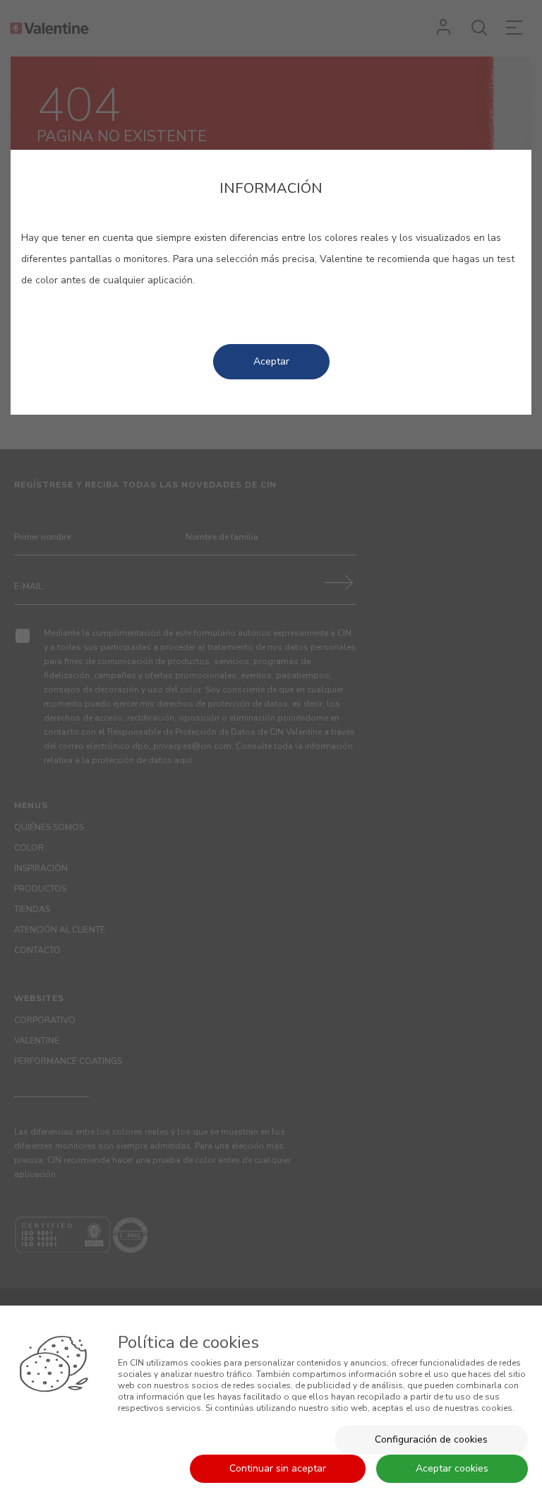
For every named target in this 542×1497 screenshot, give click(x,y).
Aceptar (271, 361)
